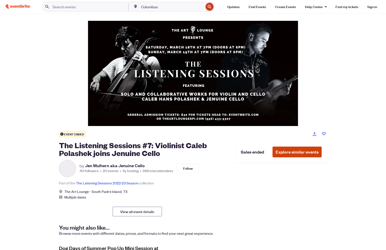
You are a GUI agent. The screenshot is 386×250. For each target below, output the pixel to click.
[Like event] (324, 134)
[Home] (17, 6)
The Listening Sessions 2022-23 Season (107, 183)
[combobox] (172, 7)
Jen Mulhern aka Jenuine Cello (115, 166)
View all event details (137, 211)
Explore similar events (297, 152)
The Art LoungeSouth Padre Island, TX (96, 191)
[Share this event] (314, 134)
